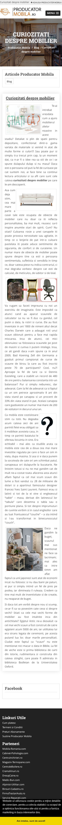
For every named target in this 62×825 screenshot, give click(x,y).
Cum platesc (9, 722)
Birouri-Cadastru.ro (13, 788)
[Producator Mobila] (21, 11)
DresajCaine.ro (10, 775)
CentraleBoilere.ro (12, 766)
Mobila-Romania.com (14, 748)
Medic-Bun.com (11, 779)
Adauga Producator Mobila (47, 2)
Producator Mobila (19, 47)
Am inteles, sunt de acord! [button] (31, 821)
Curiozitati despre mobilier (30, 98)
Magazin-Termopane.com (16, 762)
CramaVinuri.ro (10, 771)
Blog (36, 47)
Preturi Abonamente (13, 731)
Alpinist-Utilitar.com (13, 784)
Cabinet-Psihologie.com (15, 753)
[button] (52, 13)
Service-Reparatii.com (14, 797)
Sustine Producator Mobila (16, 736)
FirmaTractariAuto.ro (13, 793)
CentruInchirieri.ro (12, 757)
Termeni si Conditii (12, 727)
